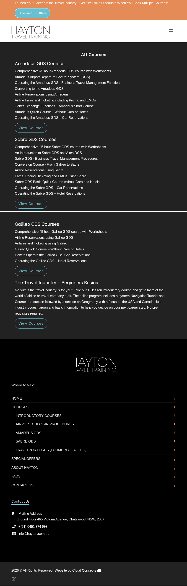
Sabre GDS (26, 441)
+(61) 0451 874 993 (32, 526)
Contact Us (22, 485)
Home (16, 398)
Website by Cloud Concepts (76, 570)
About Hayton (24, 467)
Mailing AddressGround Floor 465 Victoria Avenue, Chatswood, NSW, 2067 (60, 516)
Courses (20, 407)
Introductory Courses (39, 416)
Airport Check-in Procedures (45, 424)
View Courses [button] (31, 128)
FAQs (16, 476)
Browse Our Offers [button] (32, 13)
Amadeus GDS (28, 433)
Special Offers (25, 459)
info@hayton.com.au (33, 534)
